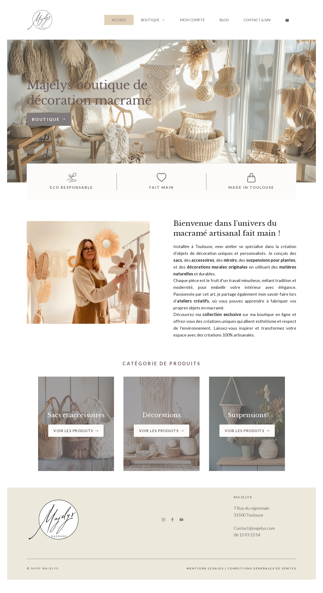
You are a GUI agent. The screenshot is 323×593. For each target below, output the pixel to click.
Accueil (119, 20)
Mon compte (192, 20)
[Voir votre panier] (287, 20)
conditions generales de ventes (261, 568)
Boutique (150, 20)
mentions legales (206, 568)
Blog (224, 20)
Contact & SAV (257, 20)
